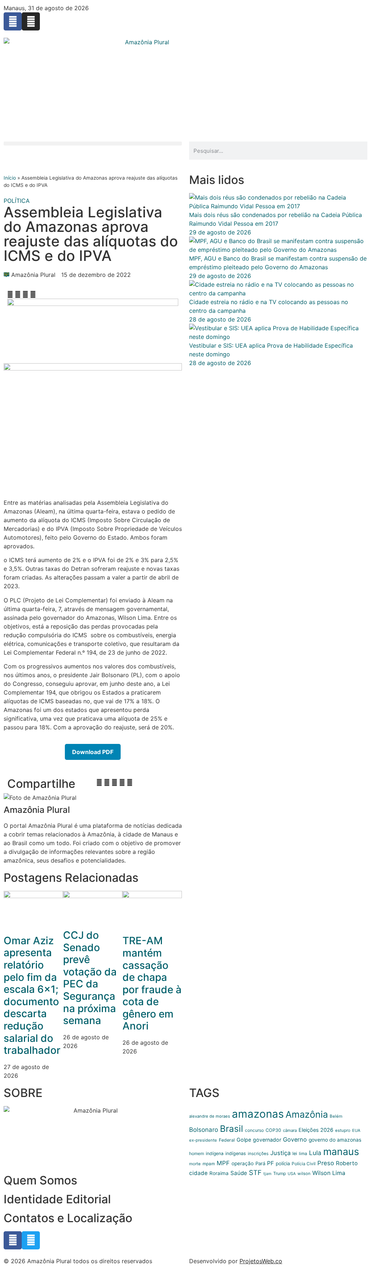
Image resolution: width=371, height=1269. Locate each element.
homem (196, 1153)
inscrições (258, 1153)
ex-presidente (203, 1140)
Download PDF (92, 752)
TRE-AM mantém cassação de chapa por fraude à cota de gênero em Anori (152, 983)
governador (267, 1140)
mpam (209, 1163)
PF (270, 1163)
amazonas (258, 1114)
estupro (342, 1130)
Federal (227, 1140)
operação (243, 1163)
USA (292, 1173)
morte (195, 1163)
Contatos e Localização (68, 1218)
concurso (254, 1130)
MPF (223, 1163)
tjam (267, 1173)
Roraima (219, 1173)
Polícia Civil (304, 1163)
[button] (93, 144)
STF (255, 1172)
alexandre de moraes (209, 1116)
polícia (283, 1163)
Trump (279, 1173)
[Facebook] (13, 21)
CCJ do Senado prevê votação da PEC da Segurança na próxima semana (90, 978)
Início (10, 178)
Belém (336, 1116)
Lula (315, 1153)
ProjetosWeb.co (260, 1261)
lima (303, 1153)
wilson (303, 1173)
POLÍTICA (17, 200)
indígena (215, 1153)
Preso (325, 1163)
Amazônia (306, 1114)
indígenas (235, 1153)
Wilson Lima (328, 1172)
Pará (260, 1163)
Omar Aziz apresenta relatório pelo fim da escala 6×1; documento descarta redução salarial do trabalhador (32, 995)
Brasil (231, 1128)
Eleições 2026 (316, 1130)
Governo (295, 1139)
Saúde (238, 1173)
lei (294, 1153)
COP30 (273, 1130)
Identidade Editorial (57, 1199)
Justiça (280, 1153)
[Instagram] (31, 21)
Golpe (244, 1140)
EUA (356, 1130)
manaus (341, 1151)
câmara (290, 1130)
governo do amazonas (335, 1140)
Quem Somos (40, 1180)
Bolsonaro (203, 1129)
